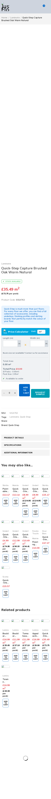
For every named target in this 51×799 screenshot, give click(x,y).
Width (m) (35, 338)
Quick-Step (25, 417)
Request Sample (40, 393)
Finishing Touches (36, 532)
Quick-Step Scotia (5, 584)
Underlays (27, 485)
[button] (6, 502)
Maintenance (18, 485)
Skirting (6, 485)
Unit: (33, 331)
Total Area (8, 361)
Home (4, 17)
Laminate (15, 17)
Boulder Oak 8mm (15, 637)
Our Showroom (12, 726)
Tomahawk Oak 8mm (25, 637)
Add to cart (26, 390)
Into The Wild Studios (24, 797)
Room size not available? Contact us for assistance (25, 353)
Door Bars (44, 532)
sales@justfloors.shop (11, 730)
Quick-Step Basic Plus (5, 538)
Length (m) (8, 338)
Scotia (5, 577)
